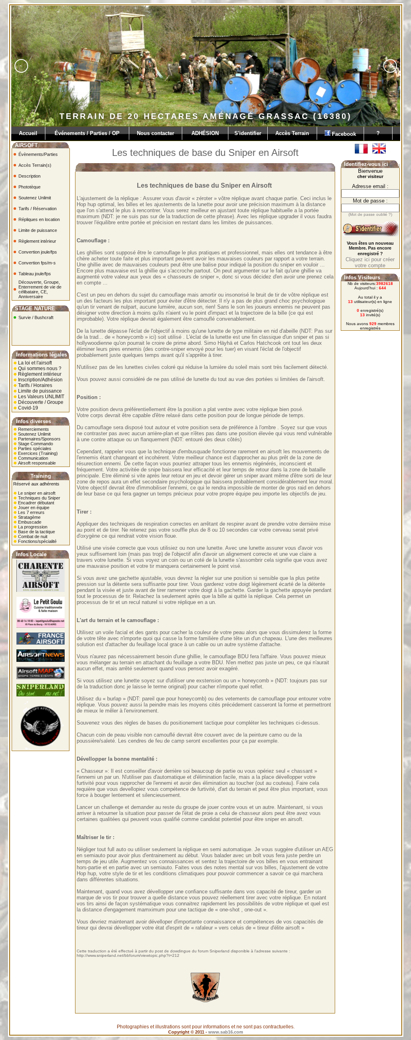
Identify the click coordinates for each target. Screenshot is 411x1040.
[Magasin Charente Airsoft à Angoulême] (40, 590)
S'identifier (248, 133)
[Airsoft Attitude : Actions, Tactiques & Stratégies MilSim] (40, 748)
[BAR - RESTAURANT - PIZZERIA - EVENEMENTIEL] (40, 626)
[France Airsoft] (40, 643)
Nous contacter (155, 133)
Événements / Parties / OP (87, 133)
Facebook (344, 134)
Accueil (28, 133)
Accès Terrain (292, 133)
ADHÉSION (205, 133)
